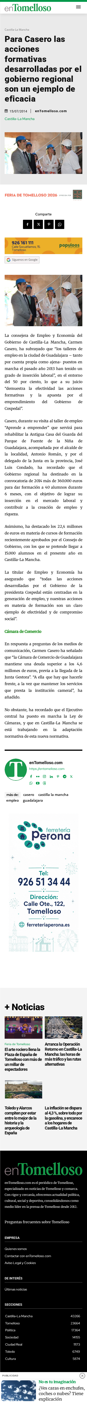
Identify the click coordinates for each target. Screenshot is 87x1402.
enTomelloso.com (51, 111)
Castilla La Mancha (53, 794)
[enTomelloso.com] (16, 772)
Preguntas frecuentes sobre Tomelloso (37, 1222)
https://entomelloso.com (46, 769)
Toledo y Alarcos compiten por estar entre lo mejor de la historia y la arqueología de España (20, 1120)
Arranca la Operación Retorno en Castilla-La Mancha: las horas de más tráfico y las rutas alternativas (63, 1054)
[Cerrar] (82, 1376)
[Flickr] (37, 775)
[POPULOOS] (43, 253)
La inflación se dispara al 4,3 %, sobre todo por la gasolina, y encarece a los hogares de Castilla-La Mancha (63, 1118)
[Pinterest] (49, 224)
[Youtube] (37, 782)
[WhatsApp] (59, 224)
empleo (12, 800)
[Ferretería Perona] (43, 951)
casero (28, 794)
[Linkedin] (51, 775)
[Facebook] (27, 224)
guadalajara (33, 800)
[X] (38, 224)
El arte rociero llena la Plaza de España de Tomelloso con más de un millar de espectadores (23, 1059)
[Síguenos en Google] (22, 268)
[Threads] (44, 782)
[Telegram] (64, 775)
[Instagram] (44, 775)
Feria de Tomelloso (17, 1044)
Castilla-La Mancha (17, 30)
